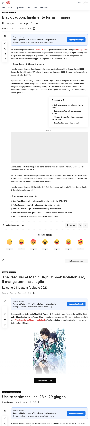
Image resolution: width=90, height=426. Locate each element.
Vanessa (5, 28)
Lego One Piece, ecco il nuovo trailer (67, 123)
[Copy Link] (4, 59)
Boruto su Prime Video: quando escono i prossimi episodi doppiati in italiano (42, 213)
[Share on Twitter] (4, 48)
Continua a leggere (45, 381)
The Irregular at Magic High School (30, 320)
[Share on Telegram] (4, 54)
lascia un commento (77, 261)
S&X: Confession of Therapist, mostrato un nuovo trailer (35, 216)
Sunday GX (38, 50)
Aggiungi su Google (76, 40)
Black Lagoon (80, 50)
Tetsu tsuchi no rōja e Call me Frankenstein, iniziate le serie (36, 205)
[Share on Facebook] (4, 43)
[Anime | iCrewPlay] (8, 2)
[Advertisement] (49, 147)
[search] (75, 2)
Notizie (12, 12)
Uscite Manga (15, 392)
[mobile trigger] (4, 2)
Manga (5, 12)
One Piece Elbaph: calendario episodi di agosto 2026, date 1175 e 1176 (40, 201)
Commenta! (22, 28)
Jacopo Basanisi (7, 402)
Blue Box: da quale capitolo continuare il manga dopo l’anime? (37, 209)
